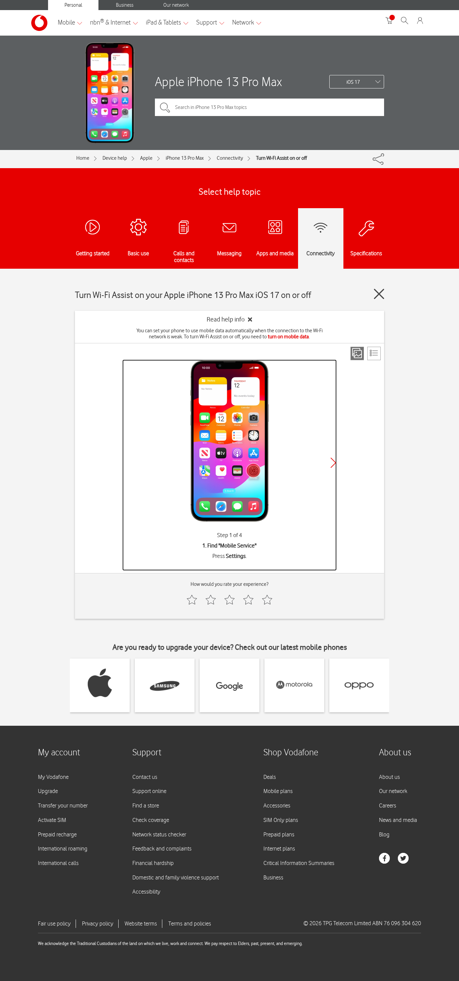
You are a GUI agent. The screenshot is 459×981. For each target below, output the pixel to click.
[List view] (374, 353)
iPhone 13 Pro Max (185, 158)
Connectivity (230, 158)
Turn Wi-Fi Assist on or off (281, 158)
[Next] (333, 463)
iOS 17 (353, 82)
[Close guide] (379, 294)
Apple (146, 158)
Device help (114, 158)
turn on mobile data (288, 337)
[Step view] (357, 353)
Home (82, 158)
